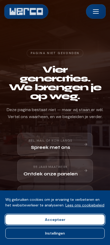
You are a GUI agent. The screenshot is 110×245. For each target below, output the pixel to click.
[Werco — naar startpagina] (26, 11)
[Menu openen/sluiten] (95, 11)
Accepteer (55, 219)
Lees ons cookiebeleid (84, 205)
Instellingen (55, 233)
